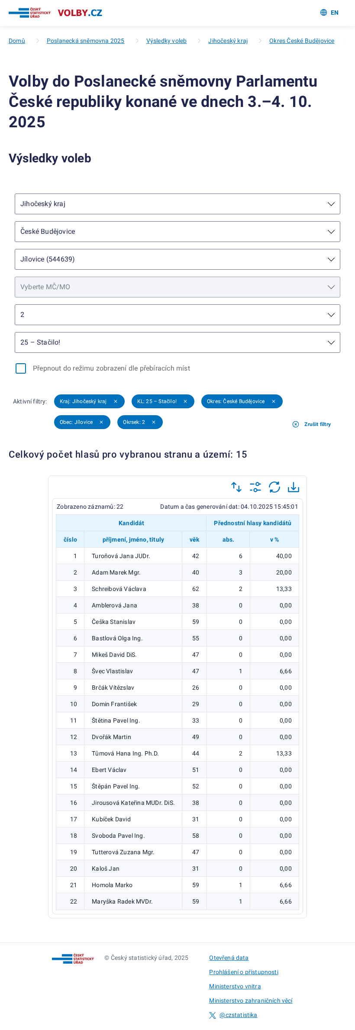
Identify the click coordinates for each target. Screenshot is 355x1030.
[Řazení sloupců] (236, 487)
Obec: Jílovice (76, 422)
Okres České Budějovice (301, 40)
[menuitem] (326, 13)
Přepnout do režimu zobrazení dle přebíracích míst (111, 368)
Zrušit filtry (317, 424)
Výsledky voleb (166, 40)
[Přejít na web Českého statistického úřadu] (30, 13)
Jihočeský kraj (228, 40)
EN (335, 12)
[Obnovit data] (274, 487)
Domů (17, 40)
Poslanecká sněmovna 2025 (86, 40)
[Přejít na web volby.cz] (80, 13)
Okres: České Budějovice (236, 401)
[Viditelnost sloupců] (255, 487)
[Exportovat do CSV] (293, 487)
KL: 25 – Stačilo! (157, 401)
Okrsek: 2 (134, 422)
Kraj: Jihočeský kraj (83, 401)
